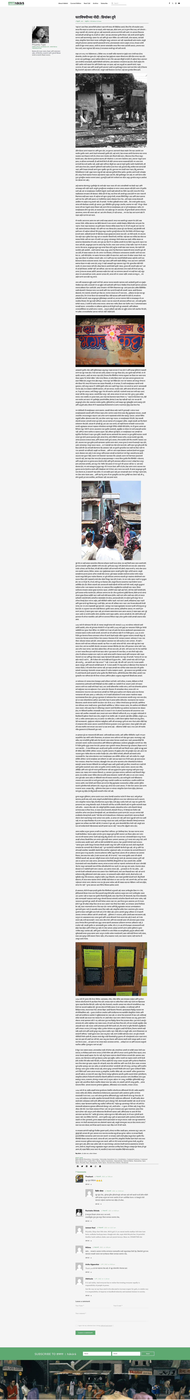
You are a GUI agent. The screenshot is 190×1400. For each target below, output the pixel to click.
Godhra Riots (91, 1161)
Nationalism (137, 1161)
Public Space (102, 1162)
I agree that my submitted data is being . (95, 1325)
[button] (78, 1166)
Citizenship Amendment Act (108, 1159)
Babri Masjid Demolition (83, 1159)
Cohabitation (122, 1159)
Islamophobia (118, 1161)
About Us (105, 1374)
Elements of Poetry (99, 1383)
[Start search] (112, 3)
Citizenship (95, 1159)
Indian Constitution (107, 1161)
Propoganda (93, 1162)
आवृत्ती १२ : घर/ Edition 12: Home (93, 21)
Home (98, 1161)
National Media (128, 1161)
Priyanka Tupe (39, 44)
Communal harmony (133, 1159)
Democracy (83, 1161)
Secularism (124, 1162)
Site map (76, 1374)
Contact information (123, 1374)
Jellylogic (99, 1386)
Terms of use (63, 1374)
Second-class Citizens (114, 1162)
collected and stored (106, 1325)
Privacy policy (90, 1374)
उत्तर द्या (87, 1184)
